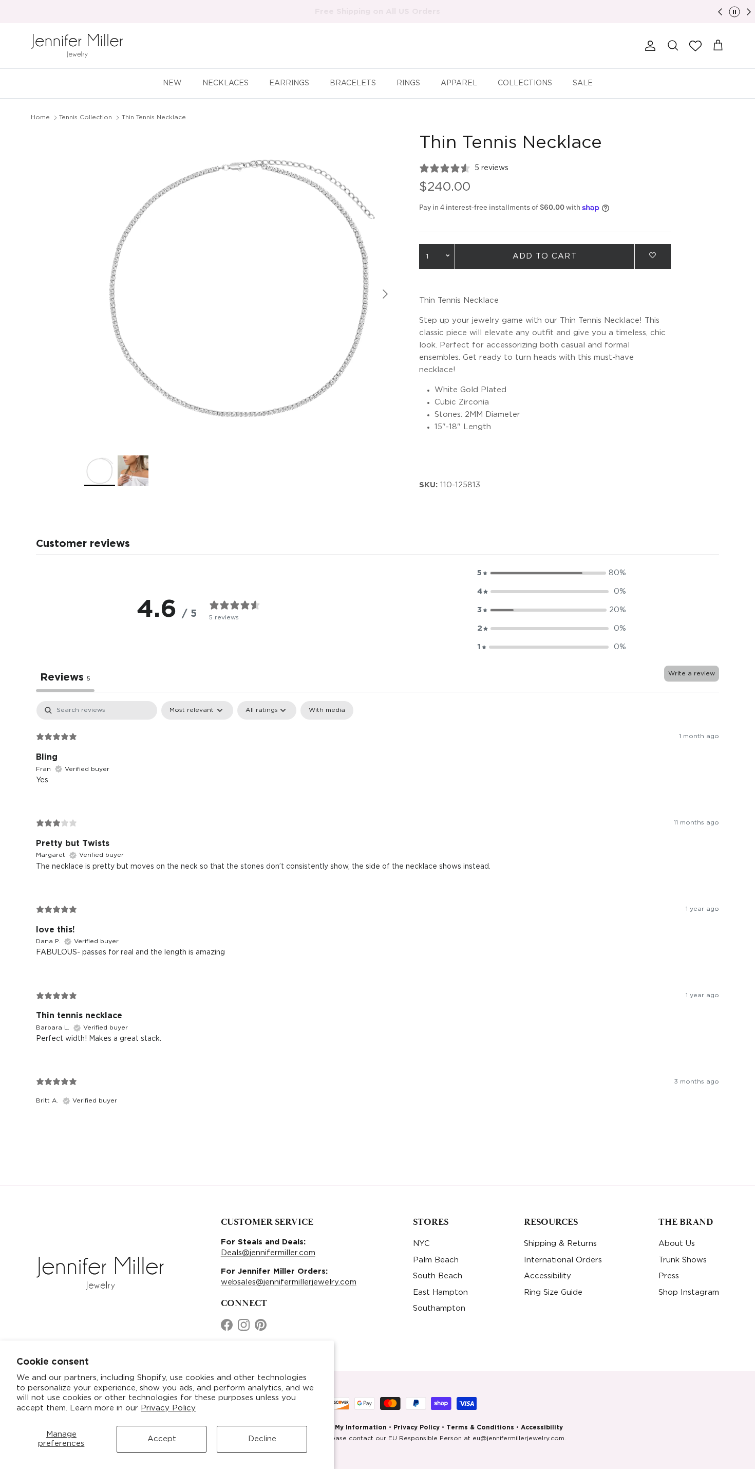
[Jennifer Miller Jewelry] (77, 45)
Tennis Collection (85, 117)
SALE (583, 83)
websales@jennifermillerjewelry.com (288, 1282)
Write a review (691, 673)
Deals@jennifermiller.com (268, 1253)
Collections (525, 83)
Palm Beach (436, 1260)
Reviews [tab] (65, 677)
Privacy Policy (168, 1408)
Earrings (289, 83)
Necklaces (225, 83)
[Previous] (720, 12)
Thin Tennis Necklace (154, 117)
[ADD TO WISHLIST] (653, 255)
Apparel (459, 83)
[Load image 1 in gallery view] (240, 289)
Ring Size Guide (553, 1292)
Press (668, 1276)
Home (40, 117)
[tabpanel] (377, 912)
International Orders (563, 1260)
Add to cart (545, 256)
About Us (676, 1243)
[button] (695, 46)
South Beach (437, 1276)
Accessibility (547, 1276)
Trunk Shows (682, 1260)
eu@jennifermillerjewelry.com (518, 1438)
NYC (421, 1243)
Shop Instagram (688, 1292)
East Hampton (440, 1292)
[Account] (648, 46)
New (172, 83)
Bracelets (353, 83)
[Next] (749, 12)
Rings (408, 83)
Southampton (439, 1308)
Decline (262, 1439)
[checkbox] (326, 710)
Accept (161, 1439)
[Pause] (734, 12)
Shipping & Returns (560, 1243)
